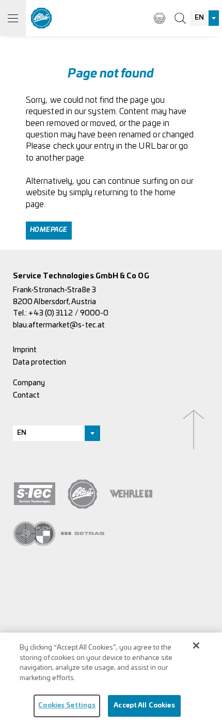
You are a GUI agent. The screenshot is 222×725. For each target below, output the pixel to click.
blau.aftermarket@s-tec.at (59, 325)
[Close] (196, 645)
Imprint (25, 350)
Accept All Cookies (144, 705)
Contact (26, 395)
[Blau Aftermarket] (41, 18)
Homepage (49, 230)
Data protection (39, 362)
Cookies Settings (67, 705)
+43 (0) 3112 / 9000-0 (68, 313)
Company (29, 383)
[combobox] (205, 18)
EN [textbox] (199, 17)
